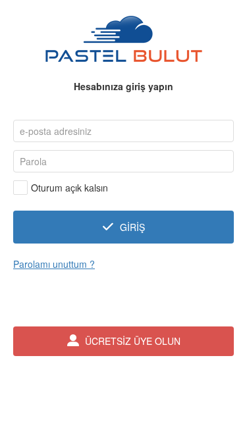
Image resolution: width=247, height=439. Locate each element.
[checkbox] (60, 187)
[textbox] (123, 131)
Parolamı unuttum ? (54, 264)
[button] (123, 227)
